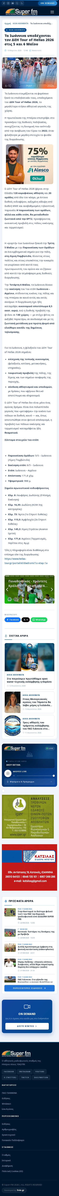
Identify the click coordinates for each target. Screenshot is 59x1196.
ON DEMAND (48, 3)
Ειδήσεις (6, 1098)
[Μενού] (52, 12)
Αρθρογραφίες (9, 1129)
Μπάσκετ (6, 1103)
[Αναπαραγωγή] (7, 773)
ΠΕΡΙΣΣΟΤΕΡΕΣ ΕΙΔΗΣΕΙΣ (27, 988)
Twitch (25, 1077)
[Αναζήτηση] (17, 3)
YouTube (39, 1071)
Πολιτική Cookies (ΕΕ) (12, 1171)
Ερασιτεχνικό (8, 1134)
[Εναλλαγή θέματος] (22, 3)
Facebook (14, 619)
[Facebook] (4, 3)
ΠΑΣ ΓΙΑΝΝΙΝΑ (9, 1092)
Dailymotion (41, 1077)
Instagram (24, 1071)
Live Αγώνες (8, 1109)
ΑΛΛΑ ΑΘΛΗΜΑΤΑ (20, 23)
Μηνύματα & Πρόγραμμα (22, 781)
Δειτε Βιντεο (25, 1026)
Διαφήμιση (7, 1165)
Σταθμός (6, 1155)
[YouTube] (12, 3)
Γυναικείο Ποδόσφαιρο (13, 1140)
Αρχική (8, 23)
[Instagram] (8, 3)
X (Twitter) (10, 1077)
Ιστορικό (6, 1160)
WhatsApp (40, 619)
